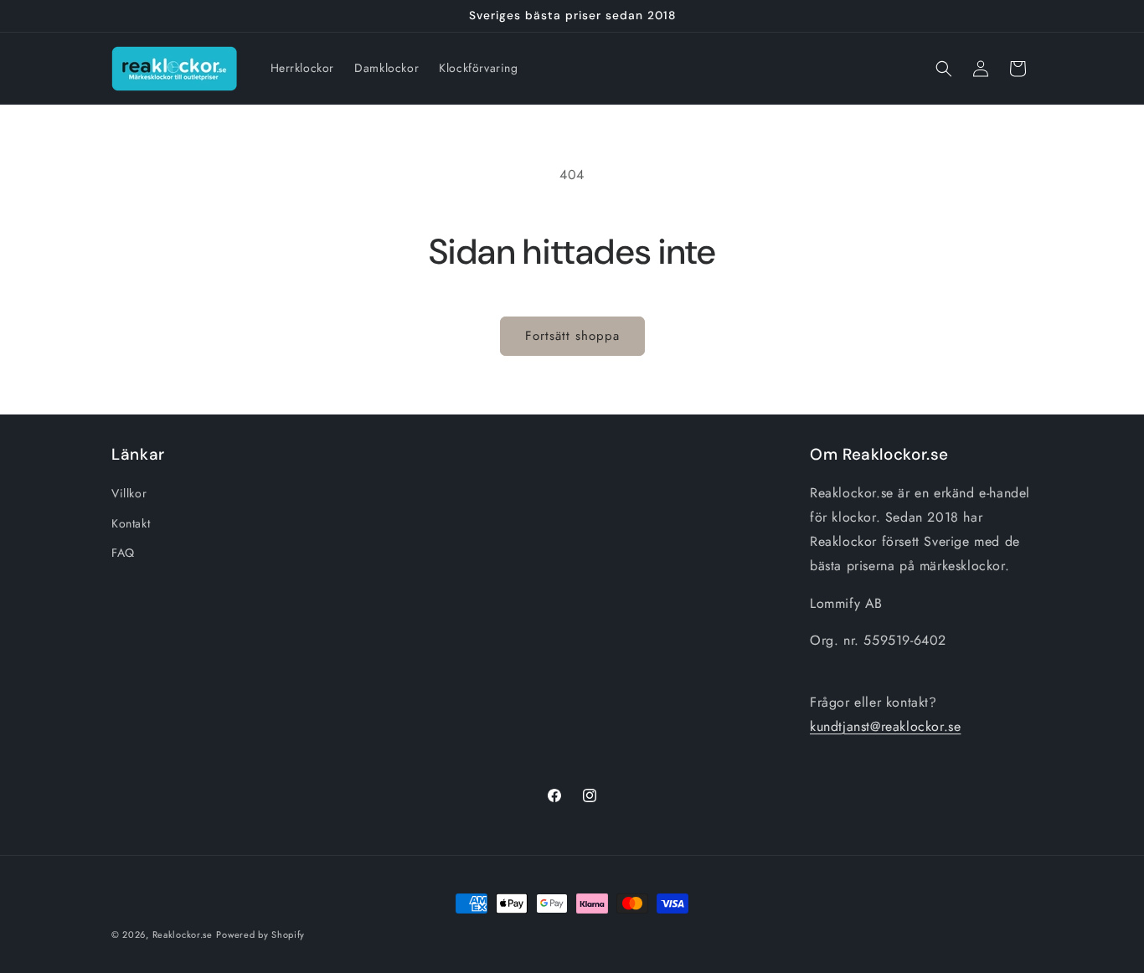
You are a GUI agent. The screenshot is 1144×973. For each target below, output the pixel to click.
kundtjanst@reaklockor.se (885, 726)
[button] (943, 68)
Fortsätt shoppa (572, 336)
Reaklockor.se (182, 934)
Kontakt (130, 523)
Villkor (129, 493)
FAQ (123, 552)
